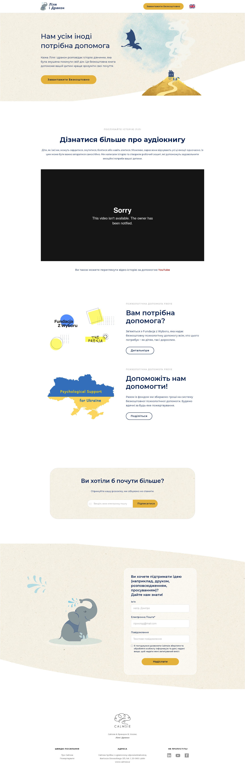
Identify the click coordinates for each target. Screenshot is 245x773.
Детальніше (140, 350)
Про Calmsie (67, 755)
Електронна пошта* (143, 617)
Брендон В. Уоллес (127, 734)
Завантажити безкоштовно (163, 6)
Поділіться (139, 416)
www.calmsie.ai (122, 762)
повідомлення (140, 632)
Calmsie (111, 734)
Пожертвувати (67, 758)
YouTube (164, 270)
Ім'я (133, 601)
